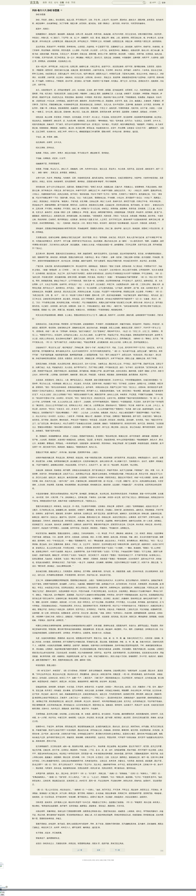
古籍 (62, 2)
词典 (2, 895)
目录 (98, 850)
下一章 (117, 850)
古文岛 (34, 2)
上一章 (79, 850)
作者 (67, 2)
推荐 (45, 2)
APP (154, 3)
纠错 (112, 860)
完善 (161, 851)
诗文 (50, 2)
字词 (73, 2)
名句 (56, 2)
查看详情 (2, 887)
